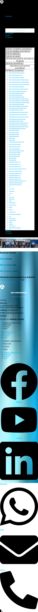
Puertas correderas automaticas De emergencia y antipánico (19, 84)
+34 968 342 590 (11, 310)
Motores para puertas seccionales (14, 144)
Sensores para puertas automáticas (15, 214)
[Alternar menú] (9, 9)
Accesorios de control (12, 205)
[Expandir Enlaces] (0, 611)
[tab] (18, 49)
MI (9, 186)
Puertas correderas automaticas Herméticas (16, 77)
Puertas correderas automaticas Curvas (15, 75)
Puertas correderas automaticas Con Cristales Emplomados (19, 82)
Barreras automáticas (12, 158)
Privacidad (7, 325)
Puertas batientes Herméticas (14, 132)
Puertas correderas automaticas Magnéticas (16, 86)
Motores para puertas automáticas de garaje (16, 141)
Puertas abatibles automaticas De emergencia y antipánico (19, 116)
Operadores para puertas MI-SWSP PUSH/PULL (17, 168)
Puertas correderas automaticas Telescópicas (16, 72)
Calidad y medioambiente (12, 323)
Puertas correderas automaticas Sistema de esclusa (17, 91)
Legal (5, 328)
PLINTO (10, 193)
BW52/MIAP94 (11, 191)
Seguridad (10, 207)
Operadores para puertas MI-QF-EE (15, 173)
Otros (10, 216)
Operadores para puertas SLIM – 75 (15, 166)
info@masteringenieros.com (14, 313)
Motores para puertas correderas (14, 146)
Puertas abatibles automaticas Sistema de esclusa (17, 119)
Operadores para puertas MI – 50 (14, 161)
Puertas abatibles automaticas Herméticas (16, 109)
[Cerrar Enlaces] (2, 611)
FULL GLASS (11, 188)
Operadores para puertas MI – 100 (15, 164)
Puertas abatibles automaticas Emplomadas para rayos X (18, 112)
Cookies (6, 326)
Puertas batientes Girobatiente (14, 130)
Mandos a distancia (12, 202)
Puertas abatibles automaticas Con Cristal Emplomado (18, 114)
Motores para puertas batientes (14, 148)
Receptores (11, 209)
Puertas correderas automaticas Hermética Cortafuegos (18, 89)
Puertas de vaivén (12, 138)
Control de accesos (12, 211)
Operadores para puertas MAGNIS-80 (15, 171)
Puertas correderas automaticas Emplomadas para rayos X (19, 79)
